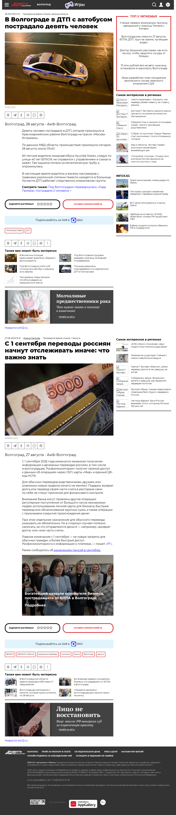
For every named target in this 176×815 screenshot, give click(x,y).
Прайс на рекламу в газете (56, 752)
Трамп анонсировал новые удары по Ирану (149, 181)
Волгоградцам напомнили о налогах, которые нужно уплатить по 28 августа (38, 693)
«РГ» (109, 543)
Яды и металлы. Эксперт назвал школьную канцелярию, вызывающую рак (148, 148)
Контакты (32, 752)
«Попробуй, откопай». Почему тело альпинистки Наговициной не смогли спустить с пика (150, 159)
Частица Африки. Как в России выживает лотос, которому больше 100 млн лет (150, 403)
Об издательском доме (87, 752)
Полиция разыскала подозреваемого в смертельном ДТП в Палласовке (91, 269)
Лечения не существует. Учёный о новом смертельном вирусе (149, 356)
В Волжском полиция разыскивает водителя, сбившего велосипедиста (38, 258)
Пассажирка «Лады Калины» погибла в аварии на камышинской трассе (35, 280)
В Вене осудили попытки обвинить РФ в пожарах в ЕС (149, 226)
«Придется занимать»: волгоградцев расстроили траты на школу (91, 693)
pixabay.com (11, 437)
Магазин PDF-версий (132, 752)
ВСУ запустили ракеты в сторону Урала (147, 204)
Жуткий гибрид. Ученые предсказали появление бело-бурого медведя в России (151, 392)
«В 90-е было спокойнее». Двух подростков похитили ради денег (149, 345)
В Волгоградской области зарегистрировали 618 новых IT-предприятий (37, 682)
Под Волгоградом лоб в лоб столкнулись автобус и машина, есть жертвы (37, 269)
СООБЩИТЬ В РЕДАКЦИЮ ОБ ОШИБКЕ (94, 756)
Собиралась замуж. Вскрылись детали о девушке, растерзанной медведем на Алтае (148, 381)
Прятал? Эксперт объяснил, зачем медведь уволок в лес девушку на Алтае (149, 369)
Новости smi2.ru (16, 327)
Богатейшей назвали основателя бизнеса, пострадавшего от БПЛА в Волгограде (64, 595)
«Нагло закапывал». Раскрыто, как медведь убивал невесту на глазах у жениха (150, 102)
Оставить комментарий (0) (88, 204)
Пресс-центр (110, 752)
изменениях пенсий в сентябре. (77, 550)
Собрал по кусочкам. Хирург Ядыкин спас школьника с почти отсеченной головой (151, 136)
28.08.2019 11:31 (12, 14)
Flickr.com (10, 107)
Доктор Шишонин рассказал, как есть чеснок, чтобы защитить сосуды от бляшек (144, 53)
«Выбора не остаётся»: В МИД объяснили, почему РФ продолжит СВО (149, 216)
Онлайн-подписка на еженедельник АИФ (49, 756)
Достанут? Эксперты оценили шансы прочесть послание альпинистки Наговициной (151, 114)
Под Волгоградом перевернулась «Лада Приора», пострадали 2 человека (64, 188)
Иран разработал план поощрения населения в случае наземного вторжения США (144, 80)
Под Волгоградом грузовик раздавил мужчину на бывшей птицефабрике (90, 258)
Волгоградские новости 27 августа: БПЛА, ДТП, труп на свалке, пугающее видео (144, 39)
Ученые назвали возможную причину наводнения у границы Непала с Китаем (144, 25)
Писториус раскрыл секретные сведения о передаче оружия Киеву (149, 192)
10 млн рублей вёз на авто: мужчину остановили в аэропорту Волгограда (143, 67)
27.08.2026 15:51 (13, 338)
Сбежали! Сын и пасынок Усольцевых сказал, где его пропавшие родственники (151, 125)
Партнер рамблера (57, 802)
